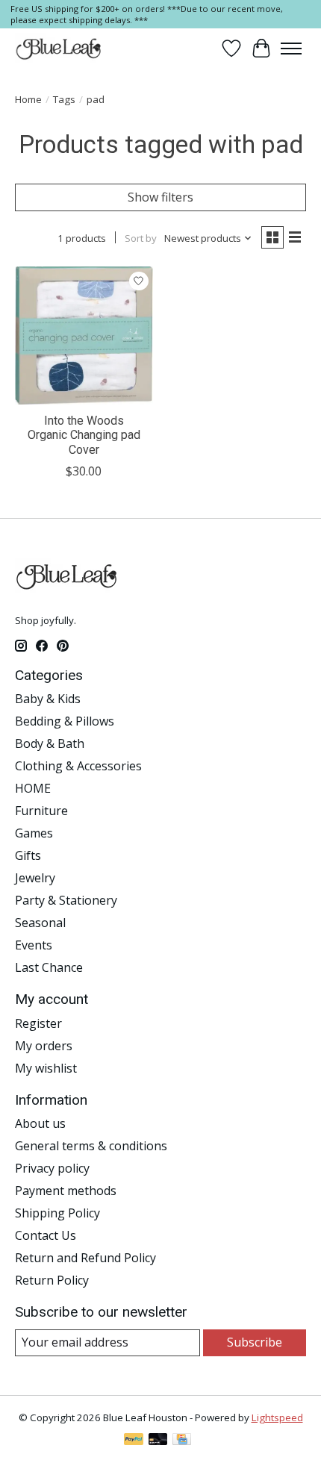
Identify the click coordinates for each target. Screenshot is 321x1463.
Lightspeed (277, 1417)
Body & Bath (49, 743)
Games (34, 833)
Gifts (28, 855)
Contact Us (45, 1235)
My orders (43, 1046)
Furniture (41, 810)
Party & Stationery (66, 900)
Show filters (160, 197)
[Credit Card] (181, 1440)
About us (40, 1123)
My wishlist (46, 1068)
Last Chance (49, 967)
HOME (33, 788)
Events (33, 945)
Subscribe (254, 1342)
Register (38, 1023)
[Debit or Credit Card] (158, 1440)
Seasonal (40, 922)
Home (28, 99)
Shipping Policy (57, 1213)
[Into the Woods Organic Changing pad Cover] (84, 335)
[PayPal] (133, 1440)
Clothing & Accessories (78, 766)
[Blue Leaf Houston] (59, 48)
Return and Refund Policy (85, 1258)
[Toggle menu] (291, 48)
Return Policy (52, 1280)
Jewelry (35, 878)
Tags (64, 99)
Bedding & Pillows (64, 721)
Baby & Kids (48, 698)
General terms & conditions (91, 1146)
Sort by (141, 238)
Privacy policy (52, 1168)
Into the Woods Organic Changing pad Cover (84, 435)
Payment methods (65, 1190)
